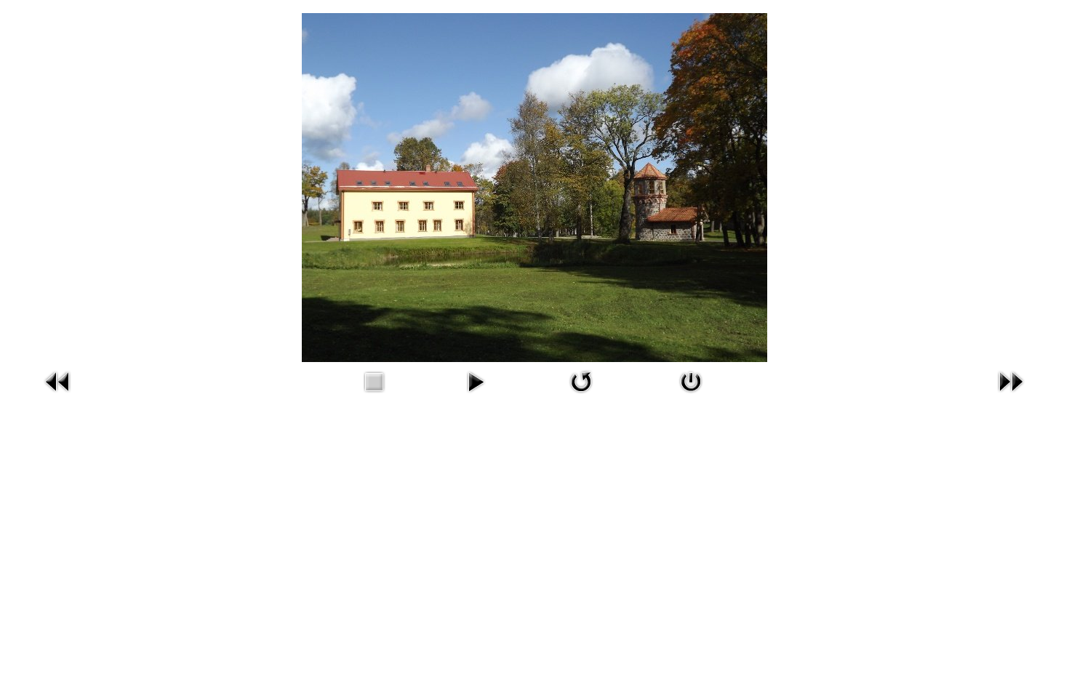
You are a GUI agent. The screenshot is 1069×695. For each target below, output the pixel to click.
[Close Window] (691, 395)
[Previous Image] (58, 395)
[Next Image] (1010, 395)
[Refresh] (581, 395)
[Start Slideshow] (475, 395)
